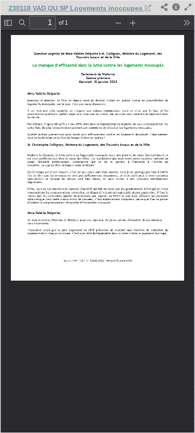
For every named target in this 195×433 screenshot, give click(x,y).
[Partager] (164, 8)
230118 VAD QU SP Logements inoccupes (76, 8)
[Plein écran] (188, 8)
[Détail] (176, 8)
